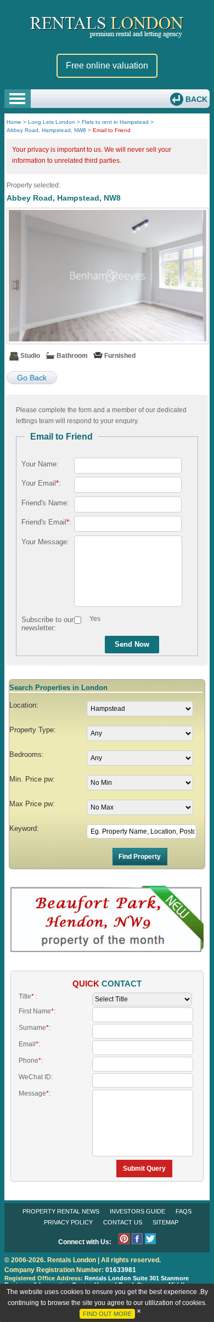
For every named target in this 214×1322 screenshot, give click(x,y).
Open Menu (17, 98)
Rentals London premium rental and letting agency (107, 26)
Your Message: (45, 542)
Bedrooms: (26, 754)
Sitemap (165, 1222)
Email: (29, 1044)
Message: (34, 1093)
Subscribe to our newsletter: (47, 624)
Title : (28, 996)
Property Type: (32, 730)
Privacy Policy (68, 1222)
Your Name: (40, 464)
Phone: (31, 1060)
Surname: (34, 1028)
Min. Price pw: (32, 779)
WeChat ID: (36, 1077)
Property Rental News (60, 1211)
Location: (23, 705)
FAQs (184, 1211)
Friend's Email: (46, 522)
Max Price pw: (32, 804)
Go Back (32, 377)
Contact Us (122, 1222)
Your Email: (41, 483)
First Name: (37, 1011)
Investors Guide (137, 1211)
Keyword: (24, 828)
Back (195, 99)
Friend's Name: (45, 503)
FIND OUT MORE (107, 1313)
